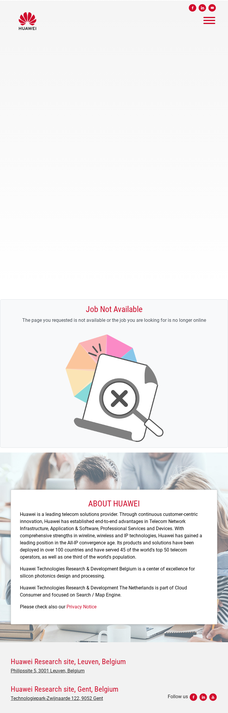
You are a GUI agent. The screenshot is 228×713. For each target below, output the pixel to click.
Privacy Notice (81, 607)
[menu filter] (114, 0)
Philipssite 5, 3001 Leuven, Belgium (48, 671)
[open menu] (209, 19)
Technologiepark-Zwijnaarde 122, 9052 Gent (57, 698)
